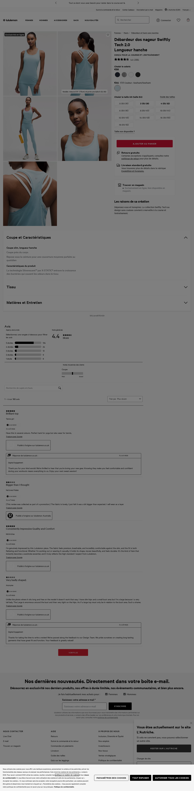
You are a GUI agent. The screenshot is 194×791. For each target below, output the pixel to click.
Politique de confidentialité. (64, 787)
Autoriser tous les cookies (172, 777)
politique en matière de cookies (67, 775)
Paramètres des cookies (111, 777)
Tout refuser (140, 777)
